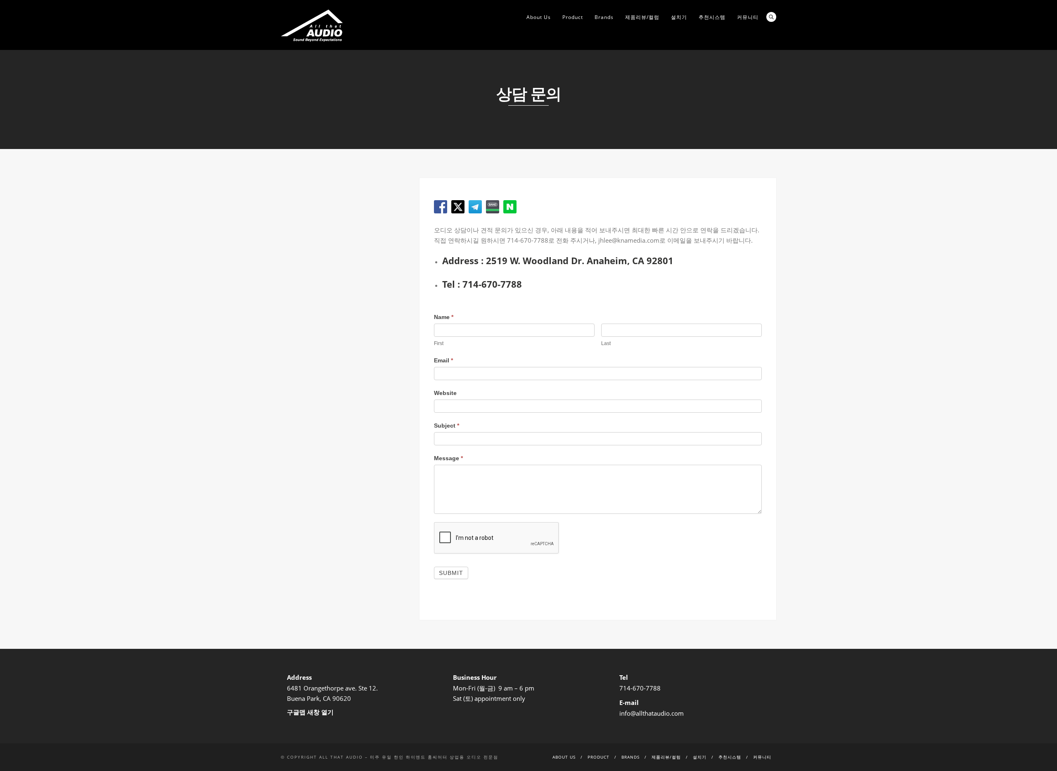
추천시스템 (712, 17)
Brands (604, 17)
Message (448, 458)
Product (572, 17)
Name (443, 317)
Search (771, 17)
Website (445, 393)
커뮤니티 (747, 17)
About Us (538, 17)
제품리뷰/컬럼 (642, 17)
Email (443, 360)
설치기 (679, 17)
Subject (446, 425)
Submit (451, 573)
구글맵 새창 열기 (310, 712)
